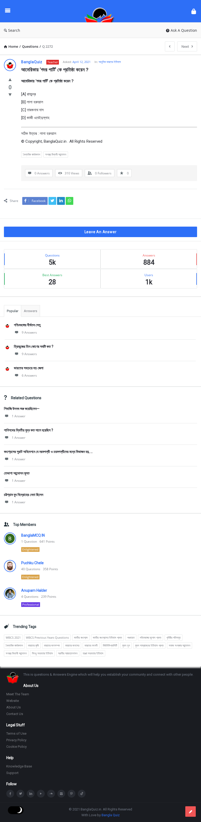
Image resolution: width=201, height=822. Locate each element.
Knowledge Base (19, 766)
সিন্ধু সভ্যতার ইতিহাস (42, 653)
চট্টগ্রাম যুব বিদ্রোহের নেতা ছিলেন (23, 495)
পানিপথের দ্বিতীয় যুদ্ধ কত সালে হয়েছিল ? (28, 430)
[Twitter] (20, 794)
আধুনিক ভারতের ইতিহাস (110, 62)
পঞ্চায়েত (131, 637)
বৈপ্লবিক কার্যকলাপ (31, 154)
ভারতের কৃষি (33, 645)
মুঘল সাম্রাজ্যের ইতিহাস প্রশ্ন (149, 645)
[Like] (10, 79)
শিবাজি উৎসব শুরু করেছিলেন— (22, 409)
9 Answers (29, 332)
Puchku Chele (32, 563)
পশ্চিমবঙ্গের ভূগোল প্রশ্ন (150, 637)
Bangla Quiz (111, 815)
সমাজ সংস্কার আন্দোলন (179, 645)
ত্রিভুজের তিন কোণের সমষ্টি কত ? (33, 346)
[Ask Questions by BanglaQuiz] (102, 11)
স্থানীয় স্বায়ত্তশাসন (67, 653)
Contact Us (14, 714)
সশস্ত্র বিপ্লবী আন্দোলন (55, 154)
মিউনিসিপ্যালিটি (110, 645)
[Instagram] (61, 794)
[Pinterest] (71, 794)
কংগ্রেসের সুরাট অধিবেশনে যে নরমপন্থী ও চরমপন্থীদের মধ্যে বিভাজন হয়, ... (48, 452)
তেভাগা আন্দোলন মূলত (17, 473)
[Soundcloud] (51, 794)
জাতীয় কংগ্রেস (81, 637)
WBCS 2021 (13, 637)
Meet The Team (17, 694)
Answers (30, 311)
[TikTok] (82, 794)
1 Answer (18, 416)
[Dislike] (10, 94)
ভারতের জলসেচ (72, 645)
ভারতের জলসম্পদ (52, 645)
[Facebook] (10, 794)
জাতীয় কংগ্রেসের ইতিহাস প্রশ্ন (107, 637)
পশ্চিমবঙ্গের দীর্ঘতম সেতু (27, 325)
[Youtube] (41, 794)
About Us (13, 707)
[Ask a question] (190, 811)
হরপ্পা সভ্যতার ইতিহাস (93, 653)
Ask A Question (184, 30)
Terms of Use (16, 733)
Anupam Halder (34, 590)
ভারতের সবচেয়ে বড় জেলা (28, 368)
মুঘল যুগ (126, 645)
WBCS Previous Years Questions (47, 637)
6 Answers (29, 375)
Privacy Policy (16, 740)
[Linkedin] (31, 794)
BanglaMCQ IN (33, 535)
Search (14, 30)
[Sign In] (193, 11)
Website (12, 701)
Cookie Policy (16, 747)
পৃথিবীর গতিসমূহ (173, 637)
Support (12, 773)
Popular (12, 311)
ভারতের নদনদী (91, 645)
